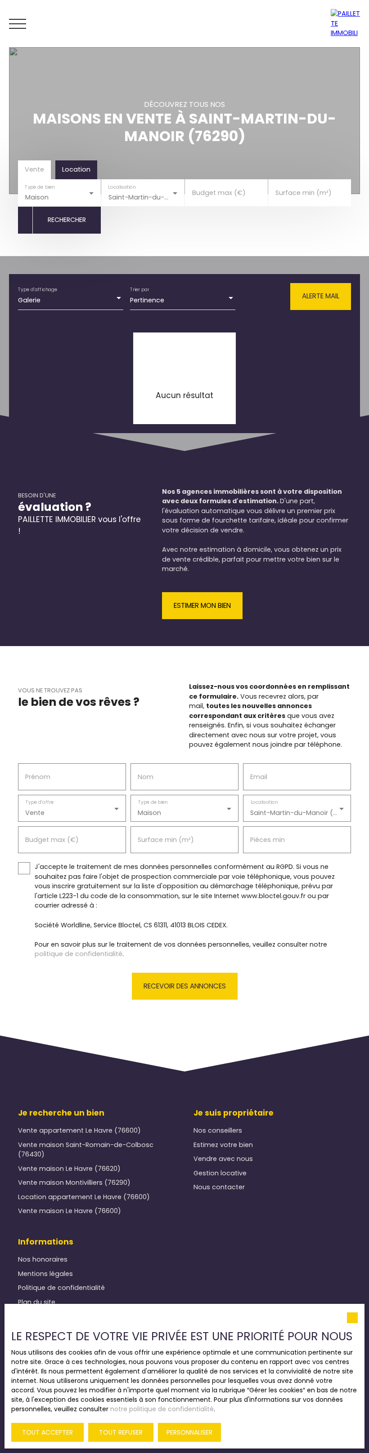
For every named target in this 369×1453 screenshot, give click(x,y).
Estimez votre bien (223, 1144)
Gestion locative (220, 1173)
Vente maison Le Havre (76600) (69, 1210)
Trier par (139, 289)
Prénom (37, 777)
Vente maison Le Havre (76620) (69, 1168)
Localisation (122, 187)
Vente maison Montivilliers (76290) (74, 1182)
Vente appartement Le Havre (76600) (79, 1130)
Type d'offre (40, 803)
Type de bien (39, 187)
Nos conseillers (218, 1130)
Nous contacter (219, 1187)
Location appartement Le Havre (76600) (84, 1196)
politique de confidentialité (78, 953)
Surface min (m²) (303, 193)
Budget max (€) (219, 193)
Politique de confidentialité (61, 1287)
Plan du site (36, 1302)
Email (258, 777)
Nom (145, 777)
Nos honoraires (43, 1259)
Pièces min (267, 840)
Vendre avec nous (223, 1158)
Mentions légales (45, 1273)
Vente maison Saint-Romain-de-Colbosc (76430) (85, 1149)
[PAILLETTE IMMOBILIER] (347, 23)
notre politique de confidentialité (162, 1408)
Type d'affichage (38, 289)
